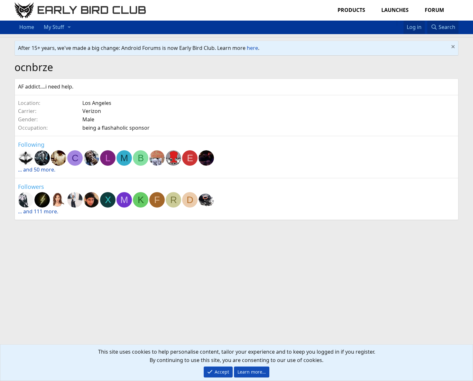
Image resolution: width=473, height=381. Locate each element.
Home (26, 27)
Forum (434, 10)
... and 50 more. (36, 169)
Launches (395, 10)
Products (351, 10)
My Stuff (54, 27)
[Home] (393, 23)
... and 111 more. (38, 211)
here (252, 47)
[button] (69, 27)
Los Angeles (96, 103)
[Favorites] (400, 23)
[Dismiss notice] (452, 47)
